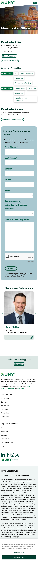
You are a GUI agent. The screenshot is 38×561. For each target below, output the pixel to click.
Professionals (6, 413)
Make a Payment (8, 56)
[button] (35, 314)
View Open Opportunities (11, 119)
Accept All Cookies (19, 557)
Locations (4, 409)
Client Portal (5, 416)
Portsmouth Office (9, 61)
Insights (4, 435)
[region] (19, 550)
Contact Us (5, 439)
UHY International (7, 442)
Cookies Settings (19, 552)
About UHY (5, 398)
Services (4, 428)
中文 (2, 446)
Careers (4, 402)
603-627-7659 (6, 51)
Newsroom (5, 405)
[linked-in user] (7, 337)
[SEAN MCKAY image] (19, 307)
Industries (4, 431)
